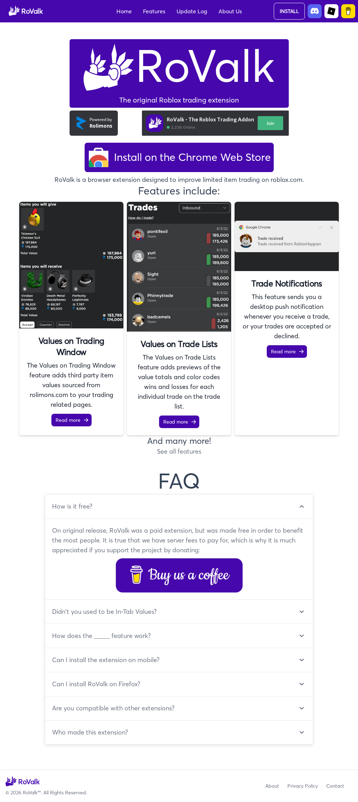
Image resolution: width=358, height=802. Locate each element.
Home (124, 11)
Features (154, 11)
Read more (68, 420)
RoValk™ (32, 792)
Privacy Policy (302, 786)
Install (289, 11)
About (272, 786)
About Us (230, 11)
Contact (335, 786)
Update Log (192, 11)
